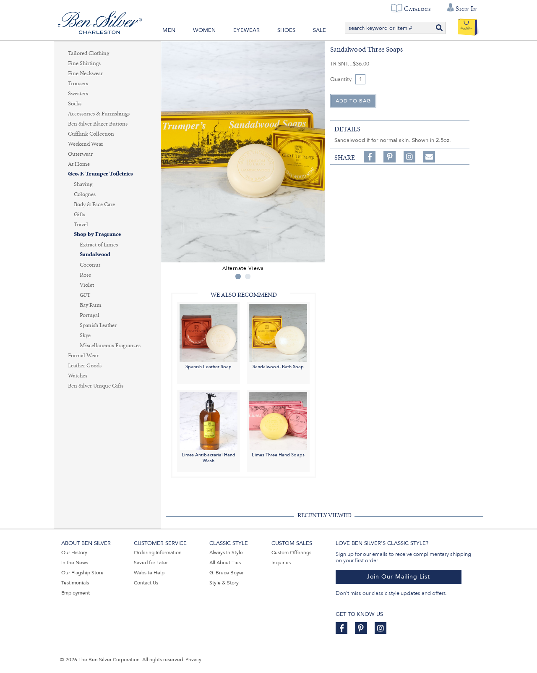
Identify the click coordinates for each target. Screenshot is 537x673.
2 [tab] (247, 276)
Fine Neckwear (85, 73)
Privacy (193, 659)
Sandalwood (95, 254)
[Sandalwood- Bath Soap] (278, 332)
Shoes (286, 30)
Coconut (90, 265)
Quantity (341, 79)
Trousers (78, 83)
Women (204, 30)
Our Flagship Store (82, 572)
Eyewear (246, 30)
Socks (74, 104)
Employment (75, 592)
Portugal (89, 315)
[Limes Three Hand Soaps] (278, 421)
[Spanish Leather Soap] (208, 332)
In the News (74, 562)
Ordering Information (158, 552)
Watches (77, 376)
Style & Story (224, 582)
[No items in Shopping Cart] (467, 25)
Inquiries (281, 562)
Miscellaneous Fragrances (110, 345)
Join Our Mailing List (398, 577)
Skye (85, 335)
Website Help (149, 572)
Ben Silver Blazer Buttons (98, 124)
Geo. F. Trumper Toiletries (100, 174)
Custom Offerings (291, 552)
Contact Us (146, 582)
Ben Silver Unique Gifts (95, 386)
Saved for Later (151, 562)
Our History (74, 552)
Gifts (79, 214)
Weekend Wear (85, 144)
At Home (79, 164)
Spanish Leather (98, 325)
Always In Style (226, 552)
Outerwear (80, 154)
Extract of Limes (99, 245)
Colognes (85, 194)
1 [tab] (238, 276)
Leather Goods (85, 366)
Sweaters (78, 94)
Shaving (83, 184)
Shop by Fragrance (97, 234)
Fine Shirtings (84, 63)
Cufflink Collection (91, 134)
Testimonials (75, 582)
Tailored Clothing (88, 53)
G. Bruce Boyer (226, 572)
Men (168, 30)
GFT (85, 295)
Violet (87, 285)
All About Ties (225, 562)
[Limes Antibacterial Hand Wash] (208, 421)
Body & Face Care (94, 204)
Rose (85, 275)
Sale (319, 30)
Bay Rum (91, 305)
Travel (81, 225)
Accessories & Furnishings (99, 114)
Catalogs (417, 8)
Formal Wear (83, 356)
